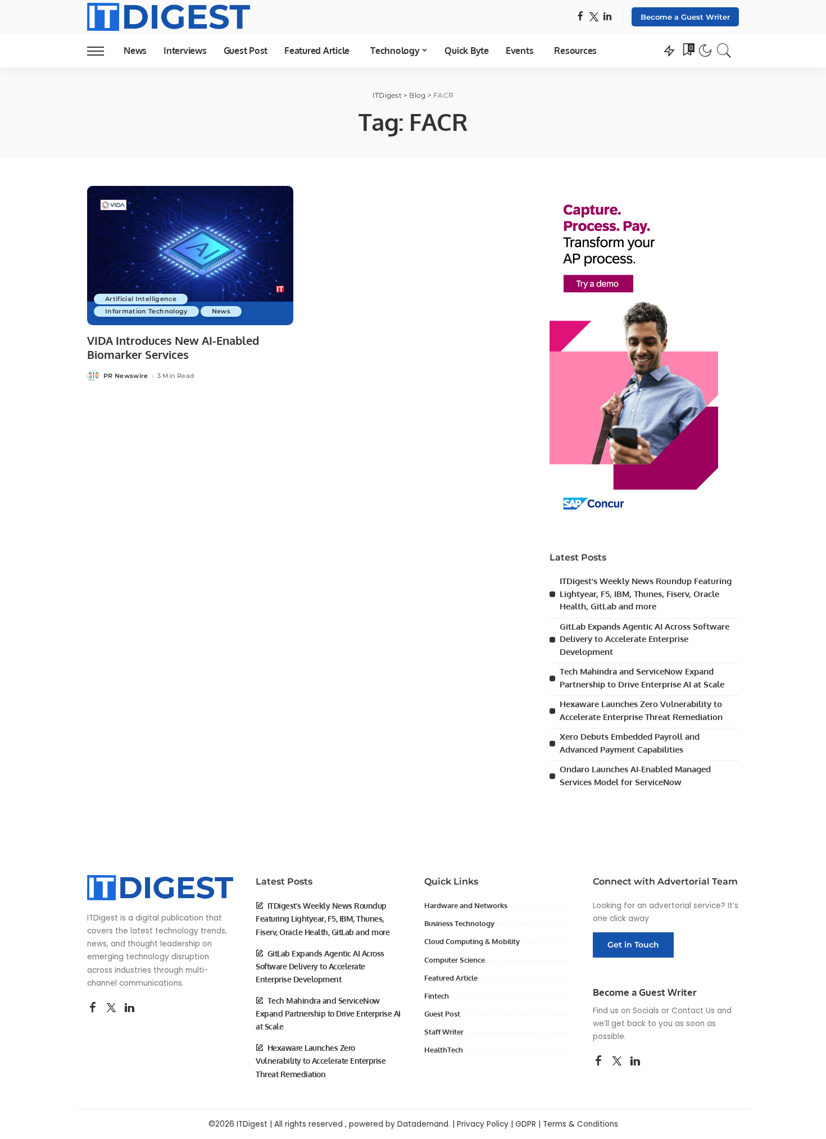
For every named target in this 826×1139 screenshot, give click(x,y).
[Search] (724, 50)
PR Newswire (125, 376)
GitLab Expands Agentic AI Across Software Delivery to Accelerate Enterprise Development (644, 639)
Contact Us (693, 1010)
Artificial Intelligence (140, 299)
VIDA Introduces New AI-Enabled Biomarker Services (173, 347)
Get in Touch (633, 945)
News (221, 311)
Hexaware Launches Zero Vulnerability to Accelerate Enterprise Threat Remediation (320, 1060)
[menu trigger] (101, 50)
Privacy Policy (483, 1124)
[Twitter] (594, 17)
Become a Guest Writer (685, 16)
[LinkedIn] (607, 17)
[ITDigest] (168, 17)
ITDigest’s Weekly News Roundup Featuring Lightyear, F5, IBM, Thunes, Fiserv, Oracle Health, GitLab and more (646, 594)
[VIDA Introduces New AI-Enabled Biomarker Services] (190, 255)
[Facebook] (580, 17)
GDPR (525, 1124)
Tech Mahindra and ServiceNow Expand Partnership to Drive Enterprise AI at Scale (328, 1013)
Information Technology (146, 311)
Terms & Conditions (580, 1124)
